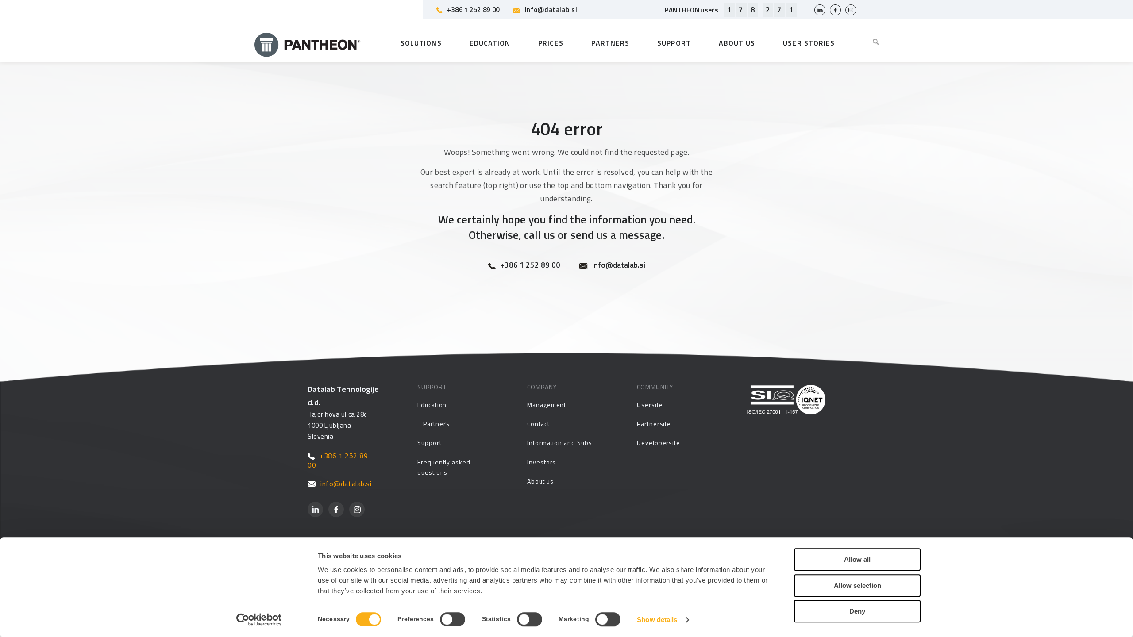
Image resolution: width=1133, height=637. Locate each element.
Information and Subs (559, 442)
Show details (657, 619)
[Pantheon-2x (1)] (307, 43)
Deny (857, 611)
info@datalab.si (551, 9)
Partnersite (654, 423)
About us (540, 481)
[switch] (452, 619)
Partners (436, 423)
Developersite (658, 442)
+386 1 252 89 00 (473, 9)
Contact (538, 423)
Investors (541, 462)
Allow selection (857, 585)
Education (432, 404)
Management (546, 404)
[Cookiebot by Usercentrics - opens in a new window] (259, 619)
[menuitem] (869, 43)
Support (429, 442)
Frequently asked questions (443, 467)
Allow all (857, 559)
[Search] (869, 43)
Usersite (650, 404)
